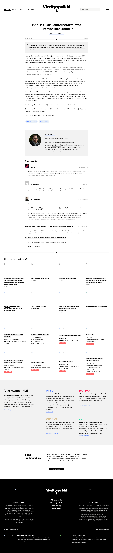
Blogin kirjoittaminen (31, 121)
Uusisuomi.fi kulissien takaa (40, 278)
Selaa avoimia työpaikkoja (52, 433)
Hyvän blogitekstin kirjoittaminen (96, 306)
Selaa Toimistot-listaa (84, 435)
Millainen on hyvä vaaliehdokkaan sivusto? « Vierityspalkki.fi (45, 238)
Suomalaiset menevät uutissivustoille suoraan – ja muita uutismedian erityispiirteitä (96, 280)
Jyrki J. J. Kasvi (45, 88)
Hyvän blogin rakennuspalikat (68, 278)
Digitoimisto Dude (20, 537)
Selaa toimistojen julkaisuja (85, 405)
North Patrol (91, 507)
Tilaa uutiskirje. (8, 410)
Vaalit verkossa (29, 125)
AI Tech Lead (90, 334)
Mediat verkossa (44, 121)
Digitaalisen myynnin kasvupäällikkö (70, 335)
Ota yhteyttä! (19, 522)
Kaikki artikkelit (49, 411)
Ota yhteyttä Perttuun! (62, 151)
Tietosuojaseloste (56, 503)
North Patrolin (8, 508)
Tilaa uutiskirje (56, 469)
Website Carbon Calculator (85, 541)
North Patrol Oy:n (56, 145)
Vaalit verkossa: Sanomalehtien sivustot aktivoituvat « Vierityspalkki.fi (49, 226)
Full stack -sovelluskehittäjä (40, 334)
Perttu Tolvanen (49, 142)
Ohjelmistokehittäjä (37, 362)
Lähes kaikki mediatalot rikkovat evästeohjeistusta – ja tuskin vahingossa (69, 308)
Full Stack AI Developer (66, 361)
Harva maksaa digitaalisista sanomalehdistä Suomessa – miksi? (13, 308)
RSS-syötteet (56, 508)
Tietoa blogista (56, 500)
